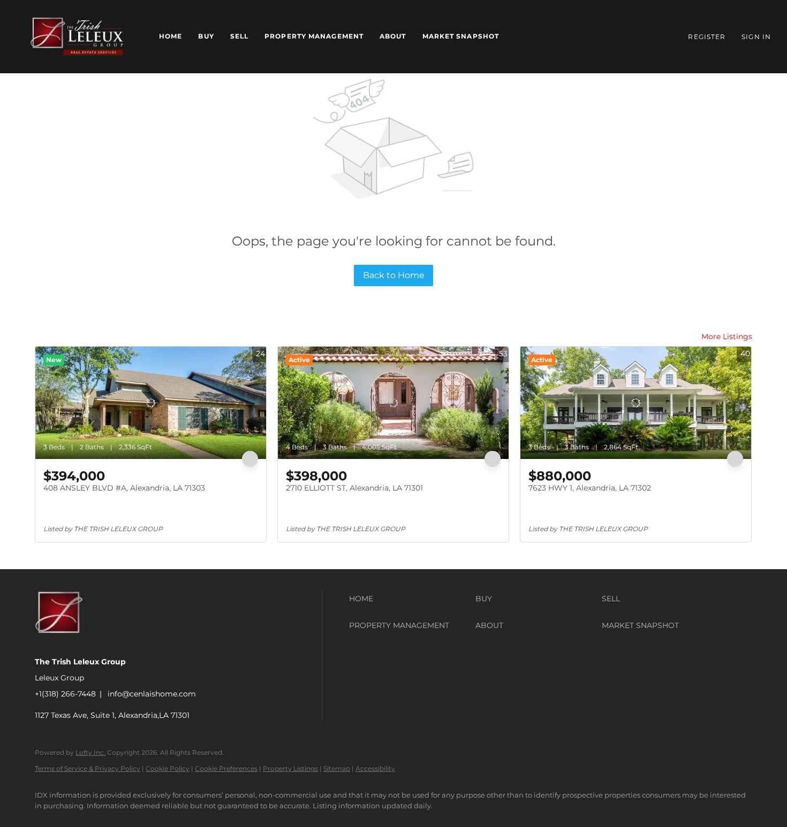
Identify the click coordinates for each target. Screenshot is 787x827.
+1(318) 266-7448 (65, 694)
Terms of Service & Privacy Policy (87, 768)
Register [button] (706, 37)
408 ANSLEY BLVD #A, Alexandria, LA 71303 (124, 488)
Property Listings (290, 768)
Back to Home (394, 275)
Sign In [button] (756, 37)
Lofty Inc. (90, 752)
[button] (77, 36)
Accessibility (375, 768)
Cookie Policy (168, 768)
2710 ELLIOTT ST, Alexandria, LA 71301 (354, 488)
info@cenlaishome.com (152, 694)
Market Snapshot (461, 36)
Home (170, 36)
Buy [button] (206, 36)
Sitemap (336, 768)
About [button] (393, 36)
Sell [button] (239, 36)
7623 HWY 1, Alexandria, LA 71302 (589, 488)
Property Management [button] (314, 36)
